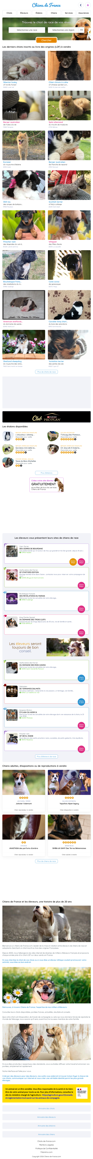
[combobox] (27, 30)
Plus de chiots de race (46, 372)
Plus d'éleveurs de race (46, 756)
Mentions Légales (46, 1145)
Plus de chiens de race (46, 861)
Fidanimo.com (47, 1152)
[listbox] (81, 30)
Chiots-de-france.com (46, 1141)
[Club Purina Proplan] (46, 417)
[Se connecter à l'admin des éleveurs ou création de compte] (88, 5)
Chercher (46, 40)
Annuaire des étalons (46, 1126)
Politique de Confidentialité (46, 1148)
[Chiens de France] (46, 5)
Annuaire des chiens (46, 1134)
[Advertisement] (46, 392)
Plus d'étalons (46, 473)
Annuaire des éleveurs (46, 1117)
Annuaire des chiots (46, 1108)
